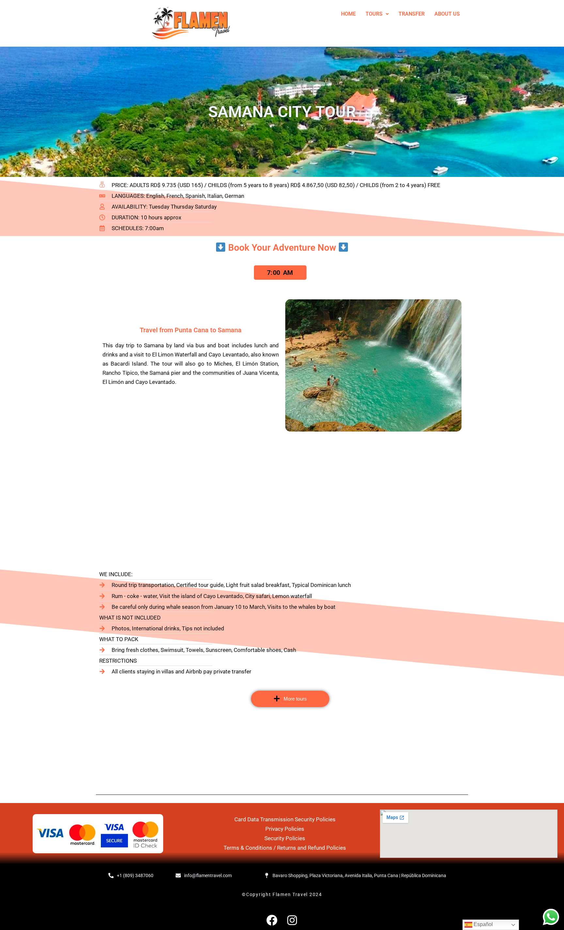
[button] (377, 14)
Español (482, 924)
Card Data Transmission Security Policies (285, 819)
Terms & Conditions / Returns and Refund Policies (285, 847)
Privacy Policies (284, 829)
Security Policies (284, 838)
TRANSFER (412, 14)
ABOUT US (447, 14)
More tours (295, 698)
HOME (348, 14)
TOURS (374, 14)
